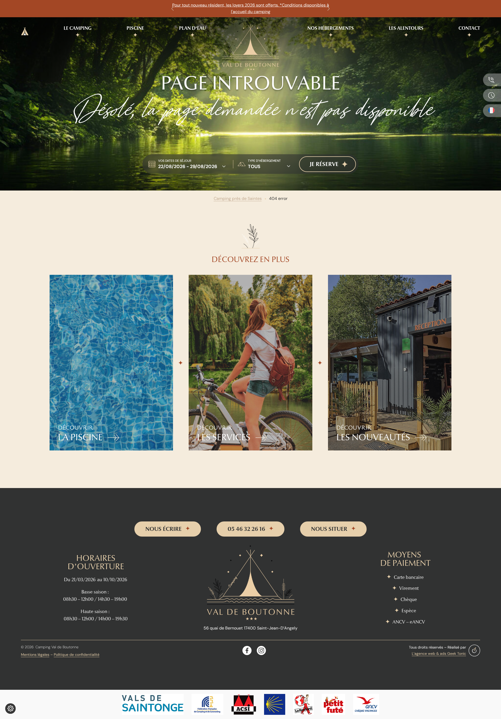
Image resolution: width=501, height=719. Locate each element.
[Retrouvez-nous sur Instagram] (261, 650)
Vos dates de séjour (174, 161)
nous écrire (163, 529)
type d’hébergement (264, 161)
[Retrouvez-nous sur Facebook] (247, 650)
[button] (172, 9)
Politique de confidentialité (76, 654)
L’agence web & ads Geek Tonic (439, 653)
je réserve (324, 164)
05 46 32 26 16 (246, 529)
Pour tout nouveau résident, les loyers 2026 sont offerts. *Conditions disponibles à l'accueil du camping (250, 8)
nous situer (329, 529)
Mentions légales (35, 654)
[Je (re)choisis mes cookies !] (10, 708)
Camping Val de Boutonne (57, 647)
